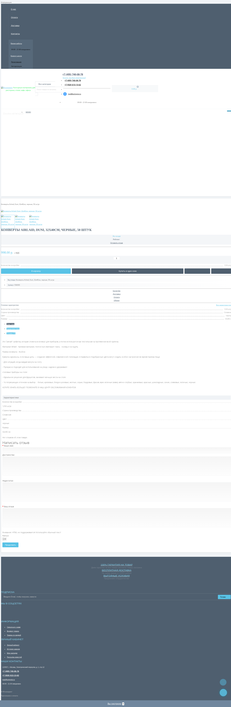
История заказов (13, 649)
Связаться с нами (13, 627)
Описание (10, 324)
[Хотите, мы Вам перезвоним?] (223, 693)
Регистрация (16, 62)
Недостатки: (8, 480)
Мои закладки (12, 653)
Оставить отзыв (116, 243)
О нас (13, 9)
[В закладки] (197, 271)
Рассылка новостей (14, 657)
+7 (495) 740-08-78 (73, 80)
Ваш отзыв (9, 506)
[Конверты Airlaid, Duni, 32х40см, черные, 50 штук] (8, 222)
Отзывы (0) (11, 333)
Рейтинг (5, 536)
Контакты (15, 33)
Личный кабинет (13, 645)
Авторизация (16, 66)
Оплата (14, 17)
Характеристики (13, 329)
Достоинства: (8, 455)
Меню (28, 112)
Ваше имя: (9, 445)
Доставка (15, 25)
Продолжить (10, 545)
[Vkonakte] (1, 608)
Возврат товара (13, 631)
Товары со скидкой (14, 635)
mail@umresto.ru (74, 94)
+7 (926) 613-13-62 (73, 84)
